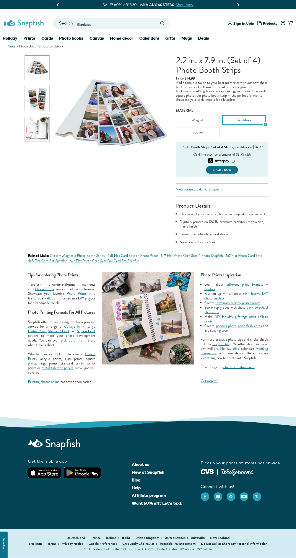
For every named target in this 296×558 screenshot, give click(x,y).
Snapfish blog (221, 344)
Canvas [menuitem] (96, 38)
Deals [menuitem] (203, 38)
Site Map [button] (35, 544)
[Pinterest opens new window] (233, 494)
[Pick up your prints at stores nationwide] (207, 471)
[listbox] (222, 127)
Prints (11, 46)
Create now (222, 170)
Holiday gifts (229, 348)
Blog (136, 480)
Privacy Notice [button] (72, 544)
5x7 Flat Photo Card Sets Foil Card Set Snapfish (104, 261)
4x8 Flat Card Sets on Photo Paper (132, 255)
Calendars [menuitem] (149, 38)
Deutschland (76, 538)
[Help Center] (283, 23)
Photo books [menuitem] (71, 38)
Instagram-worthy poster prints (237, 303)
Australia (198, 538)
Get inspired (209, 381)
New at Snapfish (148, 472)
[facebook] (207, 494)
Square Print (86, 331)
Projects (270, 23)
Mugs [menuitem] (186, 38)
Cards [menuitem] (47, 38)
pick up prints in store (78, 340)
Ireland (111, 538)
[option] (37, 67)
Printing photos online (44, 381)
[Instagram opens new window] (220, 494)
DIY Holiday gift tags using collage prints (236, 319)
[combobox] (111, 23)
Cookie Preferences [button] (103, 544)
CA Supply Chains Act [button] (138, 544)
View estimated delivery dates (197, 189)
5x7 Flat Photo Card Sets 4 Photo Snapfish (192, 255)
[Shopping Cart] (290, 23)
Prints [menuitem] (29, 38)
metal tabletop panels (57, 368)
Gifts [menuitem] (170, 38)
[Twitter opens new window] (259, 494)
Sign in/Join (243, 23)
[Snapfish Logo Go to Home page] (23, 23)
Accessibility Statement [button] (178, 544)
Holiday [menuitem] (10, 38)
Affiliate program (149, 495)
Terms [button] (51, 544)
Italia (126, 538)
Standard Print (58, 331)
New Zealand (220, 538)
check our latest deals (239, 367)
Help (136, 487)
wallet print (52, 298)
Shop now (188, 4)
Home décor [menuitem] (121, 38)
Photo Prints (44, 289)
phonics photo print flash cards (239, 326)
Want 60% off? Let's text (157, 503)
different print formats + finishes (236, 287)
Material (184, 110)
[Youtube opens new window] (246, 494)
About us (140, 464)
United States (175, 538)
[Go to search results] (162, 23)
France (96, 538)
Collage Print (74, 326)
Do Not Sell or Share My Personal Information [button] (234, 544)
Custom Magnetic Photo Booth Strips (77, 255)
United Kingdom (147, 538)
